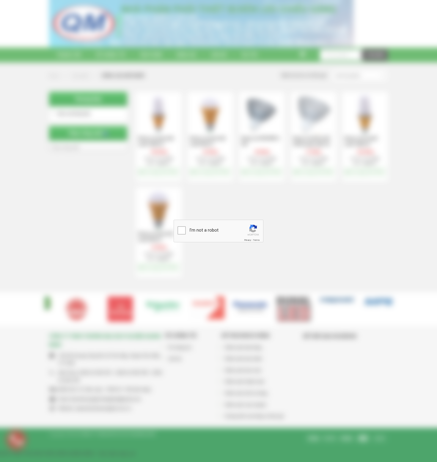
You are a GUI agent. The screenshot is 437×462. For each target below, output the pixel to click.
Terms (256, 240)
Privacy (247, 240)
